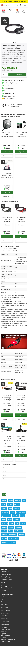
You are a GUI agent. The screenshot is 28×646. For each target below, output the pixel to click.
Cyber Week (4, 616)
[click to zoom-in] (14, 29)
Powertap (4, 534)
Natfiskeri (17, 519)
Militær (3, 504)
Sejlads (3, 519)
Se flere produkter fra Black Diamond (16, 105)
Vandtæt (3, 508)
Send (4, 494)
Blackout (12, 542)
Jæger (12, 523)
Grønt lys (15, 516)
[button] (21, 5)
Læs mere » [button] (6, 156)
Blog (2, 596)
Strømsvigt (4, 542)
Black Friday (4, 604)
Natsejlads (4, 523)
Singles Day (4, 618)
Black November (6, 610)
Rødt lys (16, 504)
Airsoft (10, 531)
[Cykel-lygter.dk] (5, 5)
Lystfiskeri (18, 500)
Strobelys (21, 534)
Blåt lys (22, 516)
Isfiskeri (11, 527)
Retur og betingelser (7, 577)
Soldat (12, 512)
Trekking (3, 500)
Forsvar (10, 504)
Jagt (24, 500)
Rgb (17, 523)
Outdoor (22, 523)
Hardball (3, 531)
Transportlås (12, 534)
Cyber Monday (5, 613)
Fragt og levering (6, 574)
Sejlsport (4, 527)
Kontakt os (4, 582)
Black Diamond (18, 359)
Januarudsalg (5, 624)
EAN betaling (4, 571)
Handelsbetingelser (6, 579)
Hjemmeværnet (5, 516)
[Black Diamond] (6, 105)
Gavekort (3, 602)
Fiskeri (11, 500)
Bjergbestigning (20, 512)
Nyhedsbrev (4, 591)
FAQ (2, 599)
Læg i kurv (18, 74)
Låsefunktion (18, 531)
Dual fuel (4, 538)
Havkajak (18, 527)
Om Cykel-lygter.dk (6, 588)
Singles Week (5, 621)
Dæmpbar (17, 508)
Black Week (4, 607)
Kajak (10, 508)
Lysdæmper (4, 512)
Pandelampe (18, 362)
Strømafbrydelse (13, 538)
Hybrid (10, 519)
